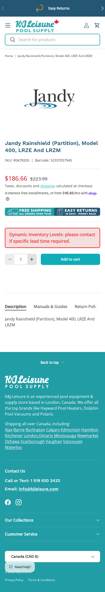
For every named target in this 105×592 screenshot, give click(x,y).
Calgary (53, 429)
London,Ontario (39, 435)
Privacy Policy (14, 580)
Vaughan (54, 441)
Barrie (19, 429)
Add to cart (70, 259)
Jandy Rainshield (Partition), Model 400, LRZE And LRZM (55, 56)
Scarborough (33, 441)
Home (9, 56)
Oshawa (12, 441)
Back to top (50, 362)
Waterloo (13, 447)
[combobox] (52, 39)
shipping (47, 186)
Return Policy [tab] (87, 306)
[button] (97, 25)
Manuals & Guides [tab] (50, 306)
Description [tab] (15, 306)
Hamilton (89, 429)
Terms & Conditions (41, 580)
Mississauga (65, 435)
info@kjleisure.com (38, 488)
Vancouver (73, 441)
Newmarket (87, 435)
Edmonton (70, 429)
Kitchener (14, 435)
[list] (52, 99)
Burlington (35, 429)
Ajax (8, 429)
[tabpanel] (52, 322)
